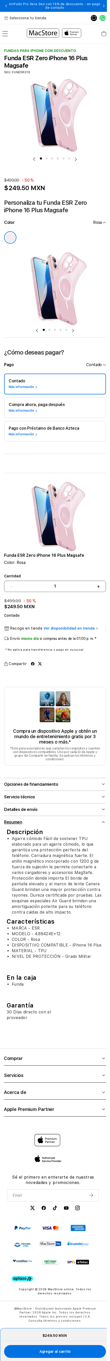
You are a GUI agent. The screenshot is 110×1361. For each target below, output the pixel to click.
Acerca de (15, 1095)
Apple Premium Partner (29, 1112)
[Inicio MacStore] (54, 33)
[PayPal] (22, 1231)
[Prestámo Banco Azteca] (50, 1265)
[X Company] (31, 1212)
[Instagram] (76, 1212)
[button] (6, 5)
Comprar (13, 1061)
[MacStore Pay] (50, 1247)
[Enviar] (88, 1199)
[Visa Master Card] (50, 1231)
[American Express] (78, 1231)
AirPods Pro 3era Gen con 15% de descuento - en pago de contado (55, 6)
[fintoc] (78, 1265)
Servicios (14, 1078)
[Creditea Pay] (22, 1264)
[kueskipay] (78, 1247)
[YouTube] (64, 1212)
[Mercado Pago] (22, 1248)
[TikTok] (53, 1212)
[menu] (5, 34)
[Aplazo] (22, 1282)
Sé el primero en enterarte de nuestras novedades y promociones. (51, 1183)
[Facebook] (42, 1212)
